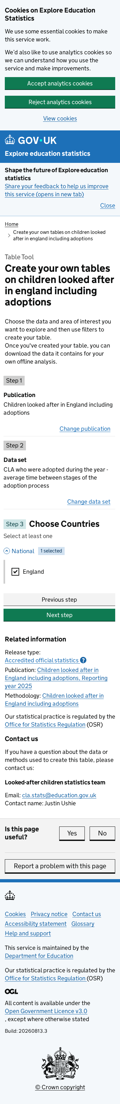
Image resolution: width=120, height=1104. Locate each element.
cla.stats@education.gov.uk (59, 795)
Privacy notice (49, 914)
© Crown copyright (60, 1087)
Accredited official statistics (45, 660)
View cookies (60, 118)
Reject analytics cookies (60, 102)
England (33, 571)
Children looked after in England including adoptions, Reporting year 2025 (56, 678)
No (106, 833)
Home (11, 224)
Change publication (85, 428)
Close (107, 205)
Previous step (59, 599)
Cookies (15, 914)
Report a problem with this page (60, 866)
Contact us (86, 914)
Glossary (82, 923)
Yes (76, 833)
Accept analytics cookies (60, 83)
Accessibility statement (36, 923)
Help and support (28, 933)
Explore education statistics (47, 154)
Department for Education (39, 955)
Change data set (88, 501)
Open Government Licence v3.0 (46, 1011)
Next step (59, 615)
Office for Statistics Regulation (45, 724)
